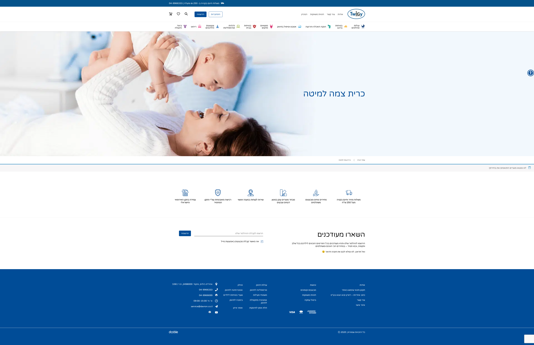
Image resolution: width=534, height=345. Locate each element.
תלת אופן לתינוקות (258, 307)
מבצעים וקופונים (308, 290)
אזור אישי (360, 305)
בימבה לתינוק (236, 300)
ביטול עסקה (310, 300)
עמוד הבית (361, 160)
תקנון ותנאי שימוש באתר (353, 290)
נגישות (313, 285)
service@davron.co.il (201, 306)
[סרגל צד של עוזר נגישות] (530, 73)
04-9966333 (205, 289)
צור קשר (331, 14)
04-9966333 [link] (175, 3)
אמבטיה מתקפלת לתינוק (258, 301)
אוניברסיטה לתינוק (234, 290)
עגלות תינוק (261, 285)
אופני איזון (238, 307)
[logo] (356, 18)
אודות (340, 14)
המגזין (304, 14)
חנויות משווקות (317, 14)
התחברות (215, 14)
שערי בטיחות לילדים (233, 295)
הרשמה (200, 14)
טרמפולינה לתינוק (258, 290)
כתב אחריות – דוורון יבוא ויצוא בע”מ (348, 295)
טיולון (240, 285)
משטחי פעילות (260, 295)
